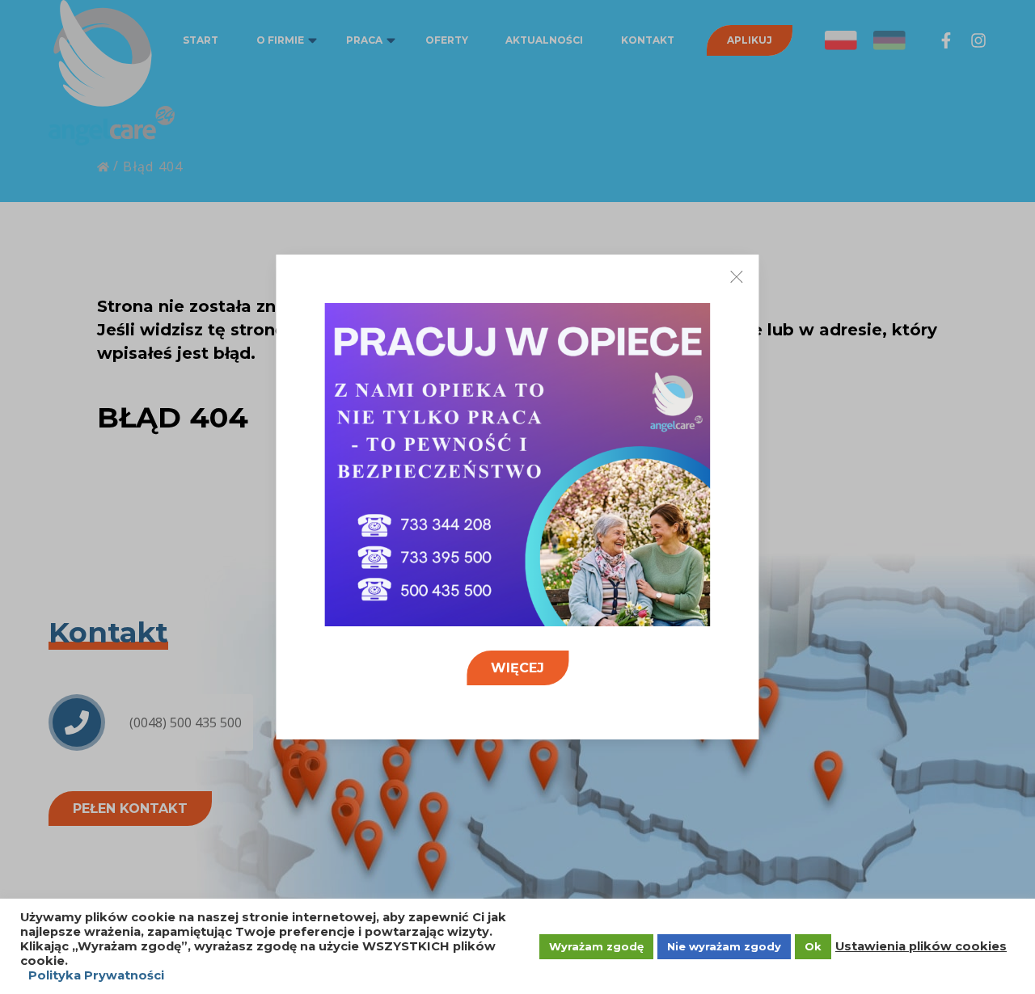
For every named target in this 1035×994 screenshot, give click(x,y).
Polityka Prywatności (96, 975)
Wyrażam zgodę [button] (596, 946)
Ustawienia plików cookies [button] (921, 946)
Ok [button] (813, 946)
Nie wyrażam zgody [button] (724, 946)
